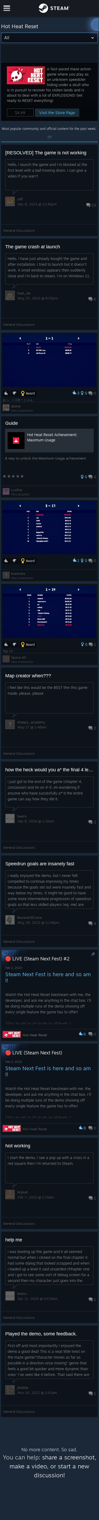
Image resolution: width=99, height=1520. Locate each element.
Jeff (20, 199)
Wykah (22, 1192)
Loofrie (16, 490)
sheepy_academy (31, 722)
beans (22, 816)
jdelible (22, 1387)
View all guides (20, 494)
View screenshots (22, 410)
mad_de (23, 293)
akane (16, 406)
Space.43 (18, 657)
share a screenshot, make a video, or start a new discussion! (52, 1466)
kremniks (18, 573)
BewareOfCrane (29, 917)
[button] (49, 91)
